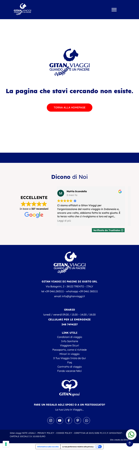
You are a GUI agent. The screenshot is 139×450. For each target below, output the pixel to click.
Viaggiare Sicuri (69, 345)
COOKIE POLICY (64, 433)
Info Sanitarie (69, 341)
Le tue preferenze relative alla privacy (78, 447)
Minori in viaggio (69, 354)
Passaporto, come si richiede (69, 349)
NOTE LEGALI (28, 433)
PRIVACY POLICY (45, 433)
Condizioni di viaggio (69, 337)
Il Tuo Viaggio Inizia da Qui (69, 358)
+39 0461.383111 (54, 291)
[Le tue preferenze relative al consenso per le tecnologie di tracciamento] (6, 444)
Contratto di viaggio (69, 366)
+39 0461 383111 (88, 291)
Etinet (126, 439)
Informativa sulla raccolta (48, 447)
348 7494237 (70, 324)
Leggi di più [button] (71, 220)
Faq (69, 362)
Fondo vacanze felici (69, 370)
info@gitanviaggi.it (73, 296)
